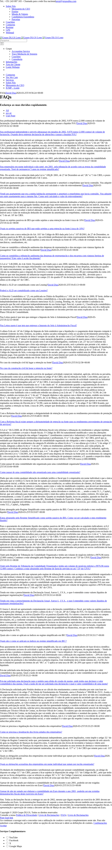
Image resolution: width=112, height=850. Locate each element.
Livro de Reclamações (49, 815)
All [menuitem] (7, 110)
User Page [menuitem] (10, 115)
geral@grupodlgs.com (66, 1)
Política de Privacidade (26, 815)
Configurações (100, 823)
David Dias (11, 93)
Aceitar (3, 825)
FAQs (63, 815)
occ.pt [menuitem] (8, 113)
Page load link (6, 817)
